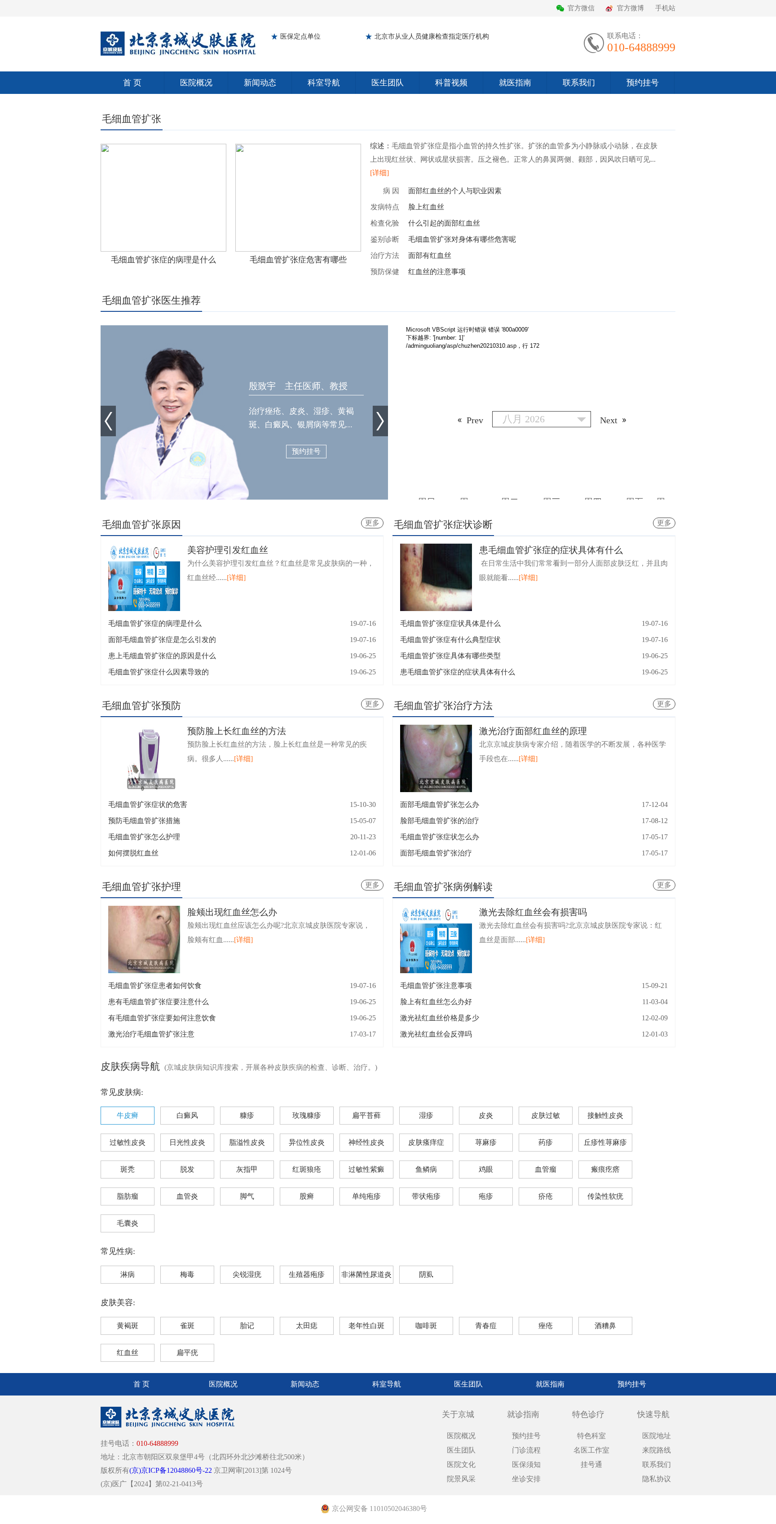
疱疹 (486, 1196)
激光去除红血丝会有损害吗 (533, 912)
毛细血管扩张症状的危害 (147, 804)
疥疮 (545, 1196)
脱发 (187, 1169)
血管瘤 (545, 1169)
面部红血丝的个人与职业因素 (455, 191)
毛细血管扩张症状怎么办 (439, 837)
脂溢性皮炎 (247, 1142)
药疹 (545, 1142)
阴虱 (426, 1274)
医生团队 (387, 82)
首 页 (132, 82)
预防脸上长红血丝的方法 (236, 731)
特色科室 (591, 1436)
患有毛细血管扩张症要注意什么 (158, 1002)
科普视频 (451, 82)
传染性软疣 (605, 1196)
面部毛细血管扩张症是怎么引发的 (162, 639)
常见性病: (118, 1251)
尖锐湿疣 (247, 1274)
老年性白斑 (366, 1325)
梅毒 (187, 1274)
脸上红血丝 (426, 207)
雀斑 (187, 1325)
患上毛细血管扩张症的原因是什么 (162, 656)
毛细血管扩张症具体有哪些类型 (450, 656)
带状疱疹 (426, 1196)
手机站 (665, 8)
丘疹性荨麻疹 (605, 1142)
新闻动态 (260, 82)
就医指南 (515, 82)
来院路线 (656, 1450)
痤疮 (545, 1325)
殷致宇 (298, 386)
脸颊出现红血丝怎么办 (232, 912)
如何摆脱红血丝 (133, 853)
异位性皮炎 (307, 1142)
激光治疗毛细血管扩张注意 (151, 1034)
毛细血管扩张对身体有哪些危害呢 (462, 239)
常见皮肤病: (122, 1092)
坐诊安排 (526, 1479)
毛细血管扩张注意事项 (436, 985)
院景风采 (461, 1479)
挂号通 (591, 1464)
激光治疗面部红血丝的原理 (533, 731)
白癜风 (187, 1115)
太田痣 (306, 1325)
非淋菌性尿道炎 (366, 1274)
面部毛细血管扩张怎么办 (439, 804)
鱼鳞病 (426, 1169)
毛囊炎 (127, 1223)
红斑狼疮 (306, 1169)
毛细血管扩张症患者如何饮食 (155, 985)
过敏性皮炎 (128, 1142)
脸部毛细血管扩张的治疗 (439, 820)
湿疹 (426, 1115)
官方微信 (581, 8)
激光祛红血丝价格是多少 (439, 1018)
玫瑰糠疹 (306, 1115)
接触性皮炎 (605, 1115)
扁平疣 (187, 1352)
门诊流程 (526, 1450)
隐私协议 (656, 1479)
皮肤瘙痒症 (426, 1142)
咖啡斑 (426, 1325)
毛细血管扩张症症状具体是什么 (450, 623)
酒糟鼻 (605, 1325)
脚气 (247, 1196)
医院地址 (656, 1436)
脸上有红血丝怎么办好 (436, 1002)
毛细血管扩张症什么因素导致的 (158, 672)
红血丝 (127, 1352)
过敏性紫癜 (366, 1169)
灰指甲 (247, 1169)
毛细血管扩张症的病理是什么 (155, 623)
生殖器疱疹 (307, 1274)
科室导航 (324, 82)
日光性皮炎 (187, 1142)
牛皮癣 (127, 1115)
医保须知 (526, 1464)
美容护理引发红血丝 (227, 550)
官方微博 (630, 8)
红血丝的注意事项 (437, 271)
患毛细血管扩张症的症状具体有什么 (551, 550)
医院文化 (461, 1464)
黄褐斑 (127, 1325)
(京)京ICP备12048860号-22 (170, 1470)
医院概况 (196, 82)
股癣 (307, 1196)
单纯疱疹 (366, 1196)
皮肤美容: (118, 1302)
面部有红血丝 (429, 255)
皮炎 (486, 1115)
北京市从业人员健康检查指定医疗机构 (432, 36)
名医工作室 (591, 1450)
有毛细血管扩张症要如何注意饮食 (162, 1018)
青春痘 (486, 1325)
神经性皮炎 (366, 1142)
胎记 (247, 1325)
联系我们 (579, 82)
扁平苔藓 (366, 1115)
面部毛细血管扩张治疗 (436, 853)
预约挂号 (642, 82)
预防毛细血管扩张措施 (144, 820)
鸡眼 (486, 1169)
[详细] (379, 173)
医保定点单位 (300, 36)
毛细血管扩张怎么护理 (144, 837)
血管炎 (187, 1196)
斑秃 (127, 1169)
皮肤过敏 (545, 1115)
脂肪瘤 (127, 1196)
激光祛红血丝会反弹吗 (436, 1034)
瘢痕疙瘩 (605, 1169)
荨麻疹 (486, 1142)
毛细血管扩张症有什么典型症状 (450, 639)
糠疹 (247, 1115)
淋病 (127, 1274)
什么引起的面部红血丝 (444, 223)
